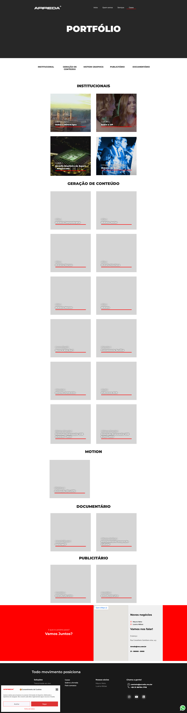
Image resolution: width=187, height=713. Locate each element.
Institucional (46, 67)
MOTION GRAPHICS (93, 67)
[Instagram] (129, 697)
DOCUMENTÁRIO (141, 67)
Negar (44, 704)
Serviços (121, 7)
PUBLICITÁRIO (117, 67)
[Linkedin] (143, 697)
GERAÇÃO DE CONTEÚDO (70, 68)
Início (96, 7)
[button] (57, 689)
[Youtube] (136, 697)
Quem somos (107, 7)
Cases (131, 7)
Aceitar (16, 704)
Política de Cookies (29, 709)
